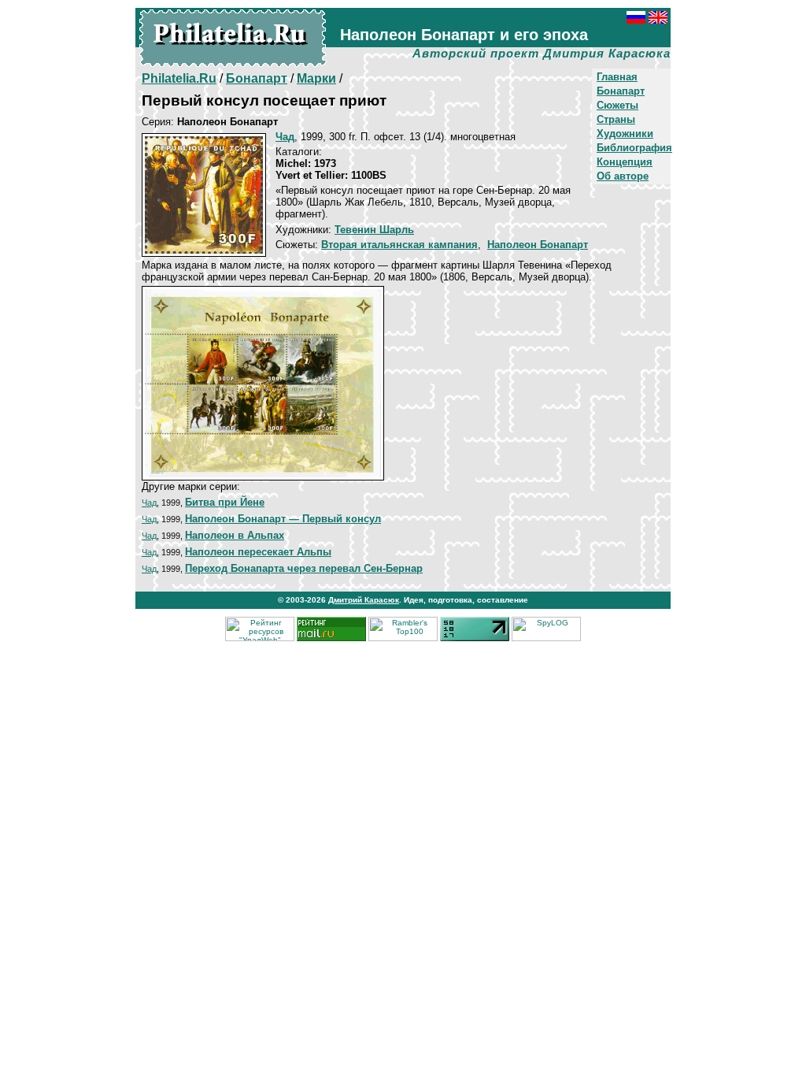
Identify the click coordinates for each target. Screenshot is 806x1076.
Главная (617, 77)
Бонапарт (621, 91)
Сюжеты (617, 105)
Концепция (625, 162)
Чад (149, 502)
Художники (625, 133)
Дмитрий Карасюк (363, 600)
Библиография (634, 148)
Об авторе (623, 176)
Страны (616, 119)
